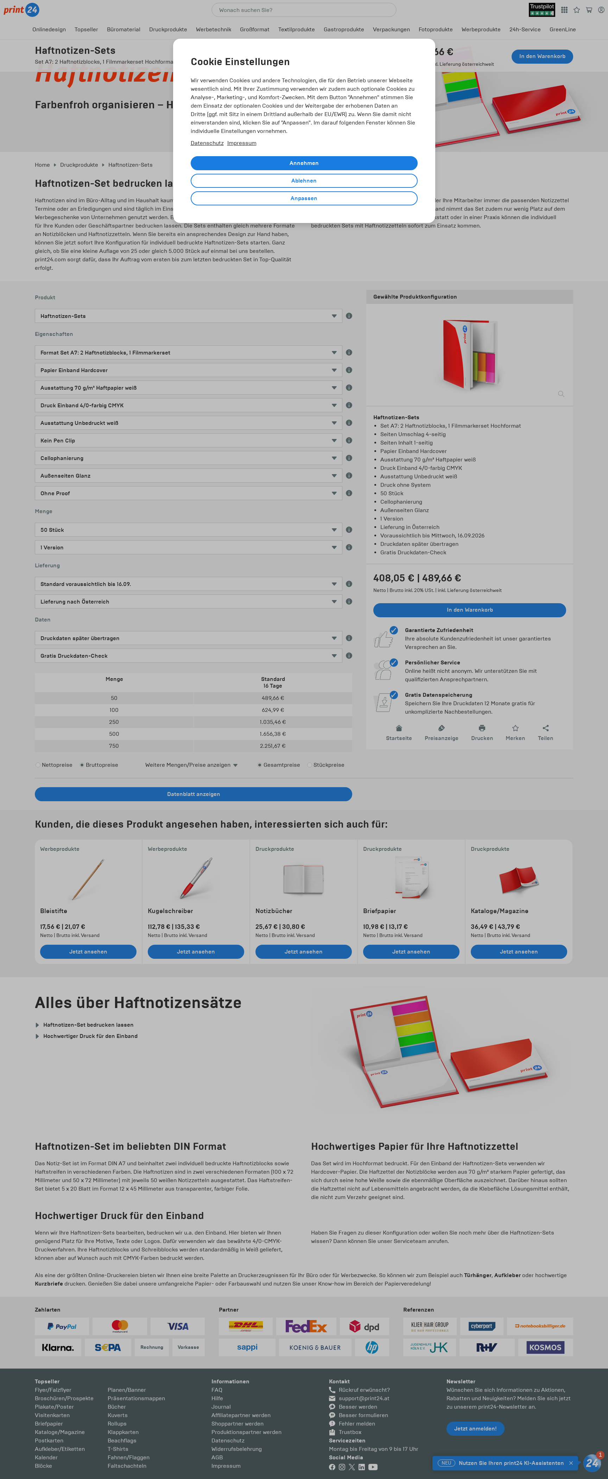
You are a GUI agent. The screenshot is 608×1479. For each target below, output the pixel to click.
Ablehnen (304, 180)
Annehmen (304, 163)
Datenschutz (207, 143)
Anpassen (304, 198)
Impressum (241, 143)
